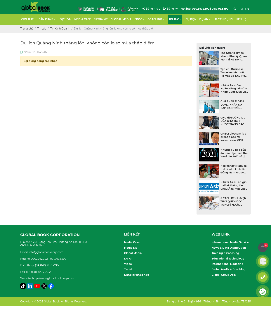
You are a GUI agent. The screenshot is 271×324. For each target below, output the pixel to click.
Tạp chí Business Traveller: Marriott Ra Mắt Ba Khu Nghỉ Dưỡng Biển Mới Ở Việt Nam (234, 72)
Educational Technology (228, 258)
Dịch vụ (65, 19)
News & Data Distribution (229, 247)
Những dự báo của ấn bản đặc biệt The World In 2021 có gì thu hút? (234, 153)
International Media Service (230, 242)
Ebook (139, 19)
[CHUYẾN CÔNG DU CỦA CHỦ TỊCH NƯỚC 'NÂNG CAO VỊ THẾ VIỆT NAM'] (209, 122)
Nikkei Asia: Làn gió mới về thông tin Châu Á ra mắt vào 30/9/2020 (233, 185)
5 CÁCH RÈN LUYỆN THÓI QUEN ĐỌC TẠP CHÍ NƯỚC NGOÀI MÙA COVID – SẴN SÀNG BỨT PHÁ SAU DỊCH (233, 201)
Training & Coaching (225, 253)
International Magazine (227, 264)
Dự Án (128, 258)
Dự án (203, 19)
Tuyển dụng (224, 19)
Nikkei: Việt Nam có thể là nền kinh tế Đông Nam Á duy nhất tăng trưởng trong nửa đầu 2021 (233, 169)
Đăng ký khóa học (136, 274)
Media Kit (100, 19)
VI (241, 9)
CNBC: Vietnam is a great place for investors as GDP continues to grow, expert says (233, 137)
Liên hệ (241, 19)
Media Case (82, 19)
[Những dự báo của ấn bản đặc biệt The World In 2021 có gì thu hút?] (209, 155)
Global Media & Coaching (229, 269)
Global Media (121, 19)
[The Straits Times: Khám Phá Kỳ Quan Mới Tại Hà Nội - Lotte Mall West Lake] (209, 58)
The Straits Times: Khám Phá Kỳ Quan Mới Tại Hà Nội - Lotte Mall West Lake (233, 56)
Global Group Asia (224, 274)
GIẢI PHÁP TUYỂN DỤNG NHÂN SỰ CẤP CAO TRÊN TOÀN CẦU (232, 105)
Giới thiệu (28, 19)
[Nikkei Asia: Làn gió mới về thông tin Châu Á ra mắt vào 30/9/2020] (209, 187)
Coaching (154, 19)
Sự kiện (191, 19)
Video (128, 264)
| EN (246, 9)
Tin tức (174, 19)
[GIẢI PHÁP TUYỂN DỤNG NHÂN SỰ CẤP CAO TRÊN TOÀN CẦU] (209, 106)
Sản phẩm (46, 19)
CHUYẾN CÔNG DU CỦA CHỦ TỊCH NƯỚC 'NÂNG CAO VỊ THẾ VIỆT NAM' (234, 121)
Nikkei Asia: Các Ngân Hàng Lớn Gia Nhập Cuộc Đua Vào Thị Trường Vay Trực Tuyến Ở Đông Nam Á (234, 88)
